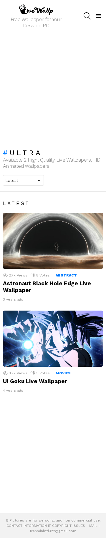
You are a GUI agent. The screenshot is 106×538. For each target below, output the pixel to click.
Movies (63, 373)
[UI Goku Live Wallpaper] (53, 339)
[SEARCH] (87, 16)
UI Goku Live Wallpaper (35, 381)
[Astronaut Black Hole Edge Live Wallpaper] (53, 241)
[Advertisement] (53, 87)
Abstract (66, 275)
